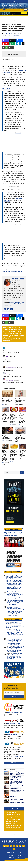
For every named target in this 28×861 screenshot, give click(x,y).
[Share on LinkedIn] (20, 43)
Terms (10, 857)
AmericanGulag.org (13, 724)
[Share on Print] (12, 47)
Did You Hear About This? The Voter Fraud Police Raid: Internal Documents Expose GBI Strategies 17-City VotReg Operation (15, 601)
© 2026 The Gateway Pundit (14, 853)
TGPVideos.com (12, 734)
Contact (17, 856)
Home (5, 856)
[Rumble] (17, 846)
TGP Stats (14, 763)
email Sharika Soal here (16, 302)
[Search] (22, 472)
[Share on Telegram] (17, 43)
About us (11, 856)
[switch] (26, 10)
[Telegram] (20, 846)
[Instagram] (23, 846)
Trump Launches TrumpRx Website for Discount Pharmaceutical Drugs (16, 787)
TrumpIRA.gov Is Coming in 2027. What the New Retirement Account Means (17, 801)
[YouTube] (14, 849)
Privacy (22, 856)
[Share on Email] (9, 47)
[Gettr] (7, 846)
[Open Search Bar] (21, 10)
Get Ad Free (16, 857)
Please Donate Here (14, 809)
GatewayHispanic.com (14, 712)
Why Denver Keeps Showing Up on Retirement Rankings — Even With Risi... (17, 773)
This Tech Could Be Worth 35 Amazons (16, 795)
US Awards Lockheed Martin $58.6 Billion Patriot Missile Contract (16, 778)
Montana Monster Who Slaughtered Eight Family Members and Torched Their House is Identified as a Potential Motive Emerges (15, 594)
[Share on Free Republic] (23, 43)
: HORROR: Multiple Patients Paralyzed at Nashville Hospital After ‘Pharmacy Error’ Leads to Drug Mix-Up (14, 656)
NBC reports (6, 88)
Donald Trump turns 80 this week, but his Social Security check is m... (17, 792)
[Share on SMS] (6, 47)
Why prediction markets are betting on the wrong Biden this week (16, 782)
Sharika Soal (18, 279)
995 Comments (14, 36)
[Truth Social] (4, 846)
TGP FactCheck (18, 756)
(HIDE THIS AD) (17, 20)
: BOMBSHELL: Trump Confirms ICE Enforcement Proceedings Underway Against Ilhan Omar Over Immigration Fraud (15, 649)
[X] (11, 846)
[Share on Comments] (3, 47)
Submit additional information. (12, 271)
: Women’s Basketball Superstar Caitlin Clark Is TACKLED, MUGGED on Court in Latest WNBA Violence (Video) (15, 625)
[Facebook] (14, 846)
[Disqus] (14, 365)
